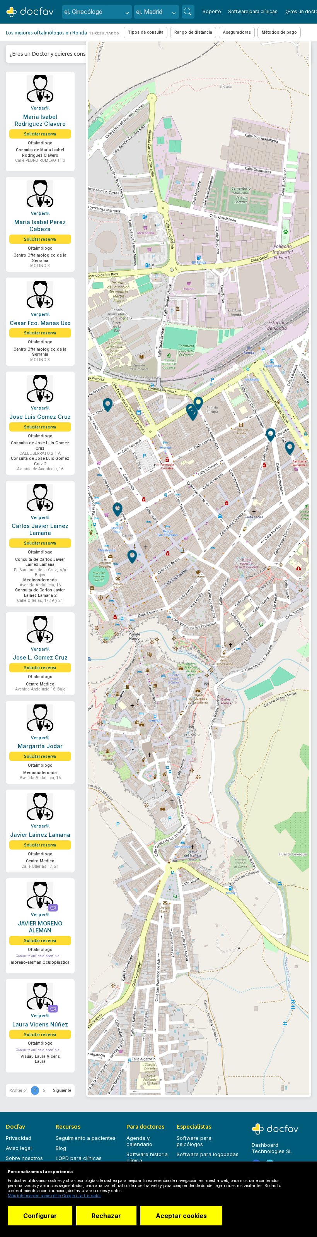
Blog (61, 1148)
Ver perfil (40, 108)
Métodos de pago (279, 32)
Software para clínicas (253, 11)
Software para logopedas (208, 1154)
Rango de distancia (193, 32)
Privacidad (18, 1138)
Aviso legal (19, 1148)
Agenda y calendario (139, 1141)
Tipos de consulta (146, 32)
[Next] (62, 1090)
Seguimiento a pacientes (86, 1138)
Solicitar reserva (40, 134)
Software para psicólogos (194, 1141)
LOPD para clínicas (79, 1158)
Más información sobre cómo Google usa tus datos (54, 1195)
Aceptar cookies (181, 1216)
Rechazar (106, 1216)
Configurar (40, 1216)
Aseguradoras (237, 32)
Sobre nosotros (24, 1158)
